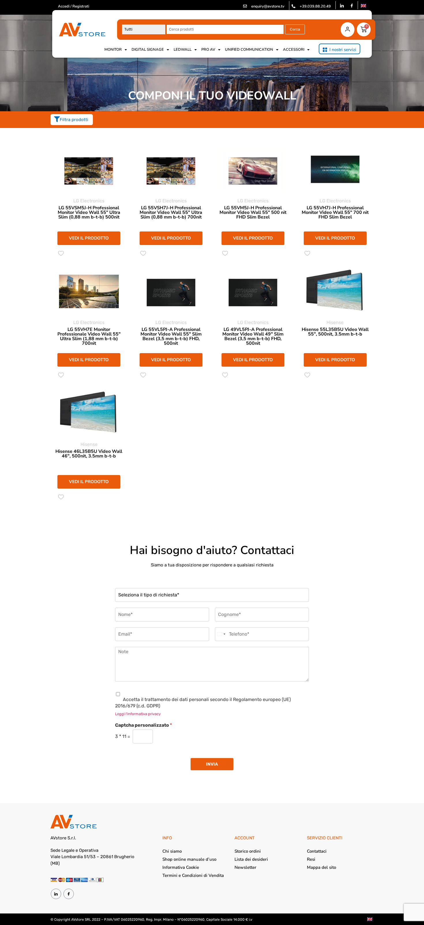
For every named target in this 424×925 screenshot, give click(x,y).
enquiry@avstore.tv (267, 6)
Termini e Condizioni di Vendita (193, 875)
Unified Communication (249, 49)
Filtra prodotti (74, 119)
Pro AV (208, 49)
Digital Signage (148, 49)
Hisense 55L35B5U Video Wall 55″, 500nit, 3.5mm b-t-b (335, 331)
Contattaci (317, 851)
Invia (212, 764)
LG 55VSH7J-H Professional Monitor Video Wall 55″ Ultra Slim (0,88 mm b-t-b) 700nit (171, 212)
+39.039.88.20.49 (315, 6)
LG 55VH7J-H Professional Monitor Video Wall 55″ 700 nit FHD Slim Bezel (335, 212)
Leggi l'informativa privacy (138, 714)
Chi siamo (172, 851)
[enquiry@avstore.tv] (245, 6)
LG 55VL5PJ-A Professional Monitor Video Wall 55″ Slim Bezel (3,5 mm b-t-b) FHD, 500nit (171, 336)
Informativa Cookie (180, 867)
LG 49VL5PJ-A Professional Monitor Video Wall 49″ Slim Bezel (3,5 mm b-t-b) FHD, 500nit (253, 336)
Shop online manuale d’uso (189, 859)
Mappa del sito (321, 867)
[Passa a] (363, 5)
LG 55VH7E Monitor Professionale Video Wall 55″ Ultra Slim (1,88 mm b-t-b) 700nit (89, 336)
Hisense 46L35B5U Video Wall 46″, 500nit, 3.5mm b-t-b (88, 453)
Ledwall (183, 49)
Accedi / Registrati (73, 6)
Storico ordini (247, 851)
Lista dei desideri (251, 859)
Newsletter (245, 867)
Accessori (293, 49)
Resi (311, 859)
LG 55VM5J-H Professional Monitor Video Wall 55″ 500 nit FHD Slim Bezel (252, 212)
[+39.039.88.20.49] (293, 6)
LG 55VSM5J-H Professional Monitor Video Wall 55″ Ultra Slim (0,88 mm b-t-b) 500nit (89, 212)
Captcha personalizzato (143, 725)
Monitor (113, 49)
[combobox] (221, 634)
